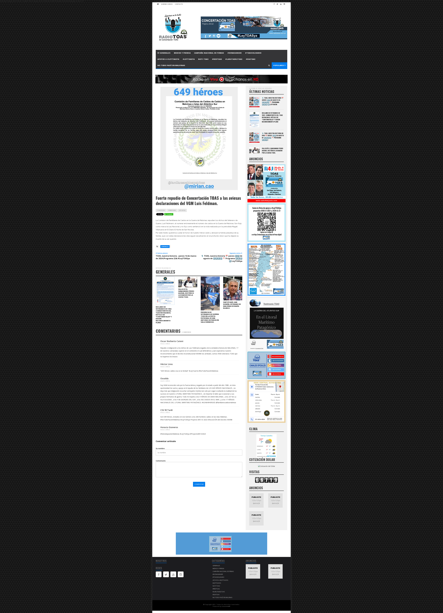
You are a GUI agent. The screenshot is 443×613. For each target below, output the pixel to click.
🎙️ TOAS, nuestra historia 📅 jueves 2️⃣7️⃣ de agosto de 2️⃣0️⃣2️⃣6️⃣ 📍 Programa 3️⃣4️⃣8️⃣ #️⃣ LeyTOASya (272, 101)
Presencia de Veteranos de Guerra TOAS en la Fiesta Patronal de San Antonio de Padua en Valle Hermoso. (210, 317)
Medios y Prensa (182, 53)
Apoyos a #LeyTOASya (168, 59)
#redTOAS (217, 59)
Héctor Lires (166, 364)
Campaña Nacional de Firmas (209, 53)
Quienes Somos (167, 4)
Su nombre (160, 448)
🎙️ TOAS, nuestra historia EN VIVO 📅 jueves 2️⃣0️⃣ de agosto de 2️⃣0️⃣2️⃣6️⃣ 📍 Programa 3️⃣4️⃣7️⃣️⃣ (273, 136)
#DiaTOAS (250, 59)
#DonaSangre (234, 53)
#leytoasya (189, 59)
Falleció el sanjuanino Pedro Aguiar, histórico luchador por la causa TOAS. (186, 293)
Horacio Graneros (169, 427)
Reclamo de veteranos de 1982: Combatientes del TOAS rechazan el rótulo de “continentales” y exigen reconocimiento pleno (164, 315)
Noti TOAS (203, 59)
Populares (279, 65)
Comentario (161, 461)
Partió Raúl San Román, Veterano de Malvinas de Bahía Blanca (232, 305)
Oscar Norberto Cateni (171, 341)
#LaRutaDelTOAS (233, 59)
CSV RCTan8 (166, 410)
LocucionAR (226, 606)
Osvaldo (164, 378)
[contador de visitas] (266, 480)
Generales (165, 53)
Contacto (179, 4)
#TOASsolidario (253, 53)
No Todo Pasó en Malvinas (171, 65)
